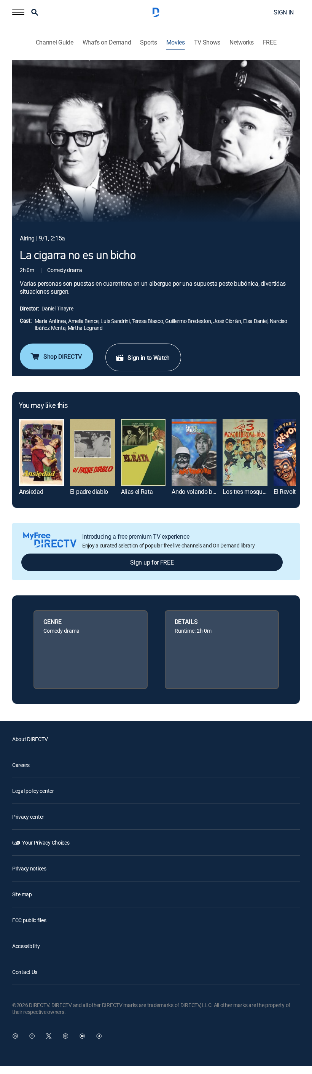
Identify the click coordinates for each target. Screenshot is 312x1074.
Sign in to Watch (148, 357)
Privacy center (28, 816)
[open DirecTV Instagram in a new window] (65, 1036)
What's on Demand (107, 42)
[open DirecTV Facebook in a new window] (32, 1036)
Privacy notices (29, 868)
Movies (175, 42)
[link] (41, 452)
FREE (270, 42)
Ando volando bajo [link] (196, 491)
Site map (22, 894)
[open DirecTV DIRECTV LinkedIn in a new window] (15, 1036)
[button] (18, 12)
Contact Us (24, 971)
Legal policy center (33, 790)
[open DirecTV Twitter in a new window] (49, 1036)
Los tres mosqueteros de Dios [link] (261, 491)
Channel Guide (54, 42)
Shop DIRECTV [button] (62, 356)
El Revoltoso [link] (289, 491)
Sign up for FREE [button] (152, 562)
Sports (148, 42)
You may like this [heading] (43, 406)
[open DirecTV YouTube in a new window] (82, 1036)
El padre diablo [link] (89, 491)
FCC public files (29, 920)
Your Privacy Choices (45, 842)
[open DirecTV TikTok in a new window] (99, 1036)
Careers (21, 765)
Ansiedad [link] (31, 491)
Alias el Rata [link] (137, 491)
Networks (241, 42)
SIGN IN (284, 12)
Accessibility (26, 946)
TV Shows (207, 42)
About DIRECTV (30, 739)
